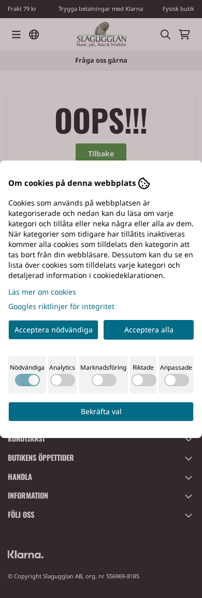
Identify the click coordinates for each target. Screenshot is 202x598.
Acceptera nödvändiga (54, 329)
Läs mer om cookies (42, 292)
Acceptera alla (149, 329)
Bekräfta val (101, 411)
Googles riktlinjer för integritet (61, 306)
